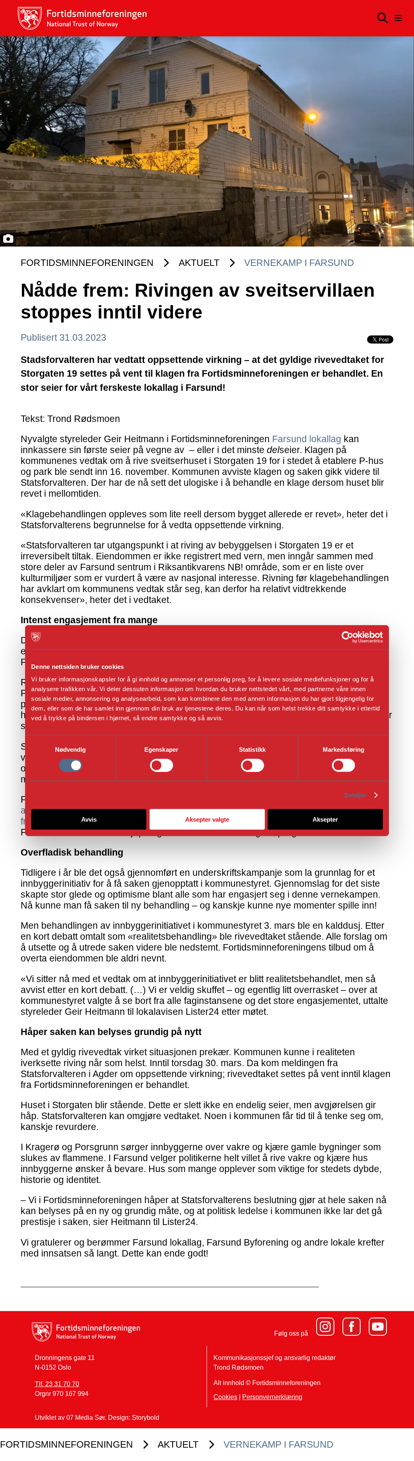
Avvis (89, 819)
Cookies (225, 1396)
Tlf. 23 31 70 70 (57, 1383)
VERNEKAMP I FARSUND (299, 262)
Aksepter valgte (207, 819)
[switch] (161, 765)
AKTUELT (199, 262)
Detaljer (355, 794)
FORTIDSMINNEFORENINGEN (87, 262)
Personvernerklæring (272, 1396)
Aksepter (325, 819)
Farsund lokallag (306, 439)
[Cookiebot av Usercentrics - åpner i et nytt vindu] (347, 637)
